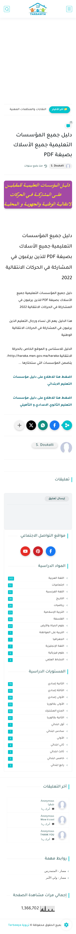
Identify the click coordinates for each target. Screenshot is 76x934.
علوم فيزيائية (37, 653)
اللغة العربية (37, 578)
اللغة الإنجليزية (37, 646)
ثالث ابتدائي (37, 751)
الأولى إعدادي (37, 697)
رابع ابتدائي (37, 765)
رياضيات (37, 605)
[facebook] (51, 551)
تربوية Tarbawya (18, 925)
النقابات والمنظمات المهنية (28, 109)
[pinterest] (38, 551)
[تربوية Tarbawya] (38, 9)
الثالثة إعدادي (37, 690)
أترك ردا (45, 809)
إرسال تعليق (57, 498)
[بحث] (7, 9)
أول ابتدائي (37, 724)
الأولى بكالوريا (37, 704)
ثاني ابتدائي (37, 745)
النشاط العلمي (37, 659)
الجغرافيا (37, 639)
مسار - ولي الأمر (56, 877)
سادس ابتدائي (37, 731)
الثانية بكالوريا (37, 717)
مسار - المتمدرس (55, 870)
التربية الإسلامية (37, 612)
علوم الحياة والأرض (37, 625)
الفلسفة (37, 619)
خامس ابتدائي (37, 758)
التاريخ (37, 598)
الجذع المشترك (37, 711)
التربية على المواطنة (37, 632)
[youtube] (25, 551)
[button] (54, 425)
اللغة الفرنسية (37, 591)
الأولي (37, 738)
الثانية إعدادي (37, 683)
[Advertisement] (38, 63)
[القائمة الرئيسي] (69, 9)
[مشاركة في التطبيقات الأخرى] (19, 425)
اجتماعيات (37, 585)
